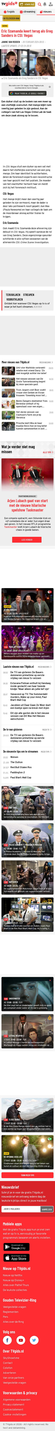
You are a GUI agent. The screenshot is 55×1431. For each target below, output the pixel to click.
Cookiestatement (13, 1409)
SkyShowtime (11, 1358)
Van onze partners (13, 1378)
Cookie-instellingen (14, 1414)
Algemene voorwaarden (17, 1400)
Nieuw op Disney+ (13, 1280)
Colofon (7, 1368)
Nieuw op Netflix (12, 1275)
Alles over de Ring (13, 1322)
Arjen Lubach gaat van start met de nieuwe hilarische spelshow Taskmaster (27, 505)
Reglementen (10, 1312)
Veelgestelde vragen (14, 1307)
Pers (5, 1317)
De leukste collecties (15, 1290)
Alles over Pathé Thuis (16, 1285)
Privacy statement (13, 1405)
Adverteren (9, 1373)
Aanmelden (47, 1209)
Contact (7, 1363)
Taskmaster (10, 527)
